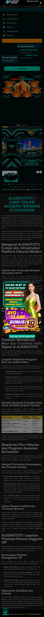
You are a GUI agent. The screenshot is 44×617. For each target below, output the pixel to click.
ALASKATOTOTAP (23, 614)
